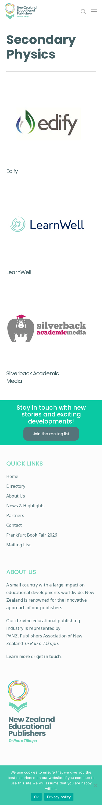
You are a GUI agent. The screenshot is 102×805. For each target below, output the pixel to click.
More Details (52, 119)
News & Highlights (25, 506)
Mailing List (18, 545)
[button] (94, 11)
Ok (36, 797)
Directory (15, 486)
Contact (14, 525)
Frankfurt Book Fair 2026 (31, 535)
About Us (15, 496)
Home (12, 476)
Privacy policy (59, 797)
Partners (15, 515)
